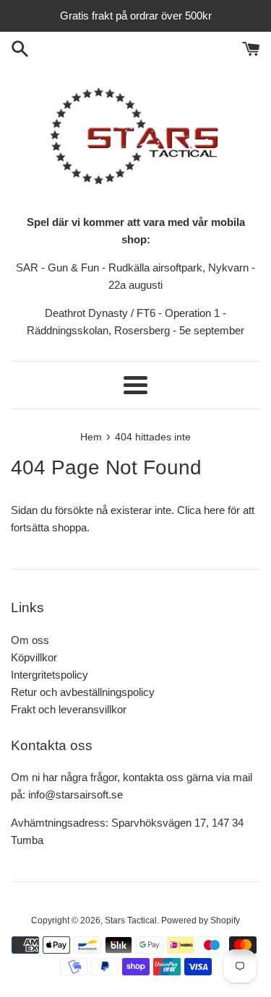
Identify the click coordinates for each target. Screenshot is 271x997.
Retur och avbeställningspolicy (83, 692)
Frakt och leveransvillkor (68, 709)
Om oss (30, 640)
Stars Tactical (131, 920)
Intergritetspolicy (49, 675)
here (214, 510)
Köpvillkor (34, 657)
